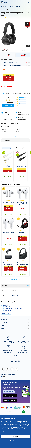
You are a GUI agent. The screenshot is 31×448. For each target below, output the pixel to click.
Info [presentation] (3, 93)
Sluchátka (18, 6)
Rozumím (15, 436)
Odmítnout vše (15, 445)
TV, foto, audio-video (9, 6)
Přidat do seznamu (7, 86)
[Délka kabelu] (3, 152)
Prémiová (7, 307)
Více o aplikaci (7, 391)
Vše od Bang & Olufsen (6, 9)
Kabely (7, 178)
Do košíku (9, 214)
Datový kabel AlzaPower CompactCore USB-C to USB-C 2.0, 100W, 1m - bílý (7, 166)
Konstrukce (3, 131)
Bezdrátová (8, 310)
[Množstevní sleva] (17, 152)
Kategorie (4, 285)
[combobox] (15, 50)
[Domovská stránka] (1, 6)
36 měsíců (14, 293)
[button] (15, 320)
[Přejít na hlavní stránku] (5, 2)
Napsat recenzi (9, 105)
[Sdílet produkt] (29, 12)
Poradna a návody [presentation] (16, 93)
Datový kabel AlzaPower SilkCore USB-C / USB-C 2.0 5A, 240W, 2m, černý (21, 166)
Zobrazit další (14, 279)
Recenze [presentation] (8, 93)
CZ (4, 376)
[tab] (3, 93)
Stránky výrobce (15, 295)
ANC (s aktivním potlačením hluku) (13, 308)
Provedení (3, 129)
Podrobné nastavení (15, 441)
